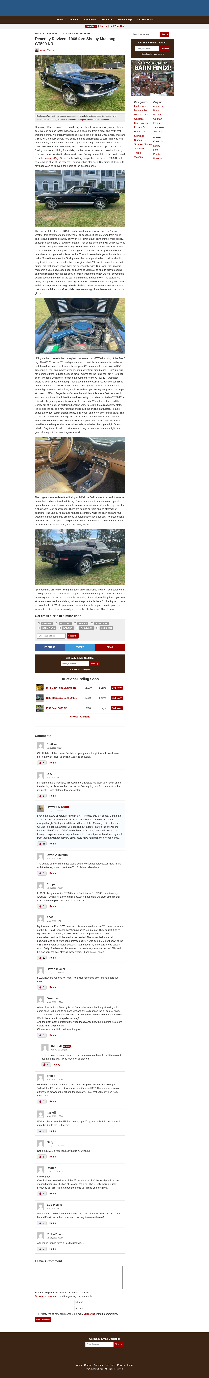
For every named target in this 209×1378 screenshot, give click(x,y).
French (157, 114)
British (156, 110)
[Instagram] (110, 1355)
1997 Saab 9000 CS (56, 708)
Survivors (86, 628)
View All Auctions (80, 716)
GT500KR (47, 623)
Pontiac (157, 154)
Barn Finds (104, 8)
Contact (88, 1365)
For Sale (68, 34)
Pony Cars (101, 623)
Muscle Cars (141, 114)
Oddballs (139, 119)
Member (64, 807)
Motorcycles (140, 110)
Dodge (156, 145)
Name (78, 1302)
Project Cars (141, 127)
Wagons (138, 157)
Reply (52, 762)
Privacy (121, 1365)
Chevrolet (158, 141)
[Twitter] (98, 1355)
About (79, 1365)
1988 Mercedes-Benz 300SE (61, 698)
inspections (84, 120)
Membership (125, 19)
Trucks (137, 152)
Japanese (158, 127)
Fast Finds (110, 1365)
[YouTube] (117, 1355)
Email (78, 1308)
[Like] (40, 762)
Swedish (157, 131)
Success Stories (143, 144)
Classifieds (90, 19)
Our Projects (141, 123)
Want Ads (107, 19)
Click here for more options (80, 669)
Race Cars (140, 131)
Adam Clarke (47, 50)
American (106, 628)
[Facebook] (92, 1355)
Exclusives (140, 106)
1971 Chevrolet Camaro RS (61, 687)
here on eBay (51, 158)
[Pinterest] (104, 1355)
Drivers (67, 628)
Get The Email (145, 19)
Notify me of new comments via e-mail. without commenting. (79, 1314)
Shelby (83, 623)
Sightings (139, 135)
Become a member (45, 1296)
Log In (103, 26)
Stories (138, 140)
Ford (155, 150)
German (157, 119)
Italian (156, 123)
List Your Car (117, 26)
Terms (130, 1365)
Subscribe (89, 1314)
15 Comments (83, 34)
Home (59, 19)
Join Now (91, 26)
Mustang (65, 623)
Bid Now (117, 687)
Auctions (74, 19)
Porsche (157, 158)
